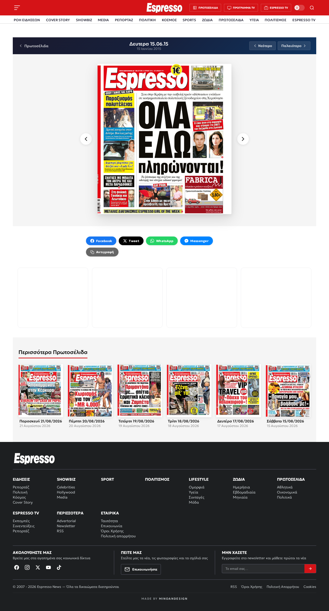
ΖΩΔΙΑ (207, 20)
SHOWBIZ (84, 20)
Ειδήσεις (21, 479)
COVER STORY (58, 20)
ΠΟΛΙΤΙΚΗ (147, 20)
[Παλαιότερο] (243, 139)
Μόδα (194, 502)
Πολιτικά (284, 497)
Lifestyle (199, 479)
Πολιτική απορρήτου (118, 536)
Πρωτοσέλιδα (291, 479)
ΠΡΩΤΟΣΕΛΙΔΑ (231, 20)
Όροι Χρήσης (112, 531)
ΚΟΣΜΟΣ (169, 20)
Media (62, 497)
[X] (38, 567)
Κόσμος (19, 497)
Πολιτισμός (157, 479)
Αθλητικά (285, 487)
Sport (107, 479)
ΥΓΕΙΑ (254, 20)
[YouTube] (48, 567)
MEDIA (103, 20)
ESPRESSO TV (303, 20)
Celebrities (66, 487)
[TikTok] (59, 567)
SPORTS (189, 20)
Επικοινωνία (111, 526)
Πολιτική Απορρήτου (283, 586)
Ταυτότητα (109, 521)
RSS (60, 531)
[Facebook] (16, 567)
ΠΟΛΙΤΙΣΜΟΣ (275, 20)
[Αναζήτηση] (312, 7)
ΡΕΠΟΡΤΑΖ (124, 20)
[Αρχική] (34, 458)
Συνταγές (196, 497)
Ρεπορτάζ (21, 487)
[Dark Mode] (299, 8)
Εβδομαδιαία (244, 492)
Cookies (309, 586)
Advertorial (66, 521)
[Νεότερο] (86, 139)
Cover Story (23, 502)
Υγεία (193, 492)
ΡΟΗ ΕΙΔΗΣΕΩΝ (27, 20)
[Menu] (17, 7)
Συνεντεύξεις (23, 526)
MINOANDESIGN (173, 598)
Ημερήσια (241, 487)
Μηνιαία (240, 497)
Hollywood (66, 492)
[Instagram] (27, 567)
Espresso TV (26, 513)
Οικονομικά (287, 492)
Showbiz (66, 479)
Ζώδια (239, 479)
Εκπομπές (21, 521)
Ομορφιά (196, 487)
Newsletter (66, 526)
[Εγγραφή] (310, 568)
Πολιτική (20, 492)
